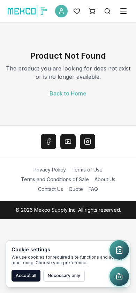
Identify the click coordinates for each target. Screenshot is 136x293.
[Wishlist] (76, 11)
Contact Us (50, 189)
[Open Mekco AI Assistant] (119, 276)
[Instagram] (87, 141)
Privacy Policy (49, 170)
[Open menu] (123, 11)
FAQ (93, 189)
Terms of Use (87, 170)
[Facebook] (48, 141)
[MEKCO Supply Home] (28, 11)
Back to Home (68, 93)
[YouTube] (68, 141)
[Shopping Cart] (92, 11)
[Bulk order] (119, 250)
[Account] (61, 11)
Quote (76, 189)
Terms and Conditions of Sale (55, 179)
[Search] (107, 11)
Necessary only (64, 275)
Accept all (26, 275)
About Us (105, 179)
